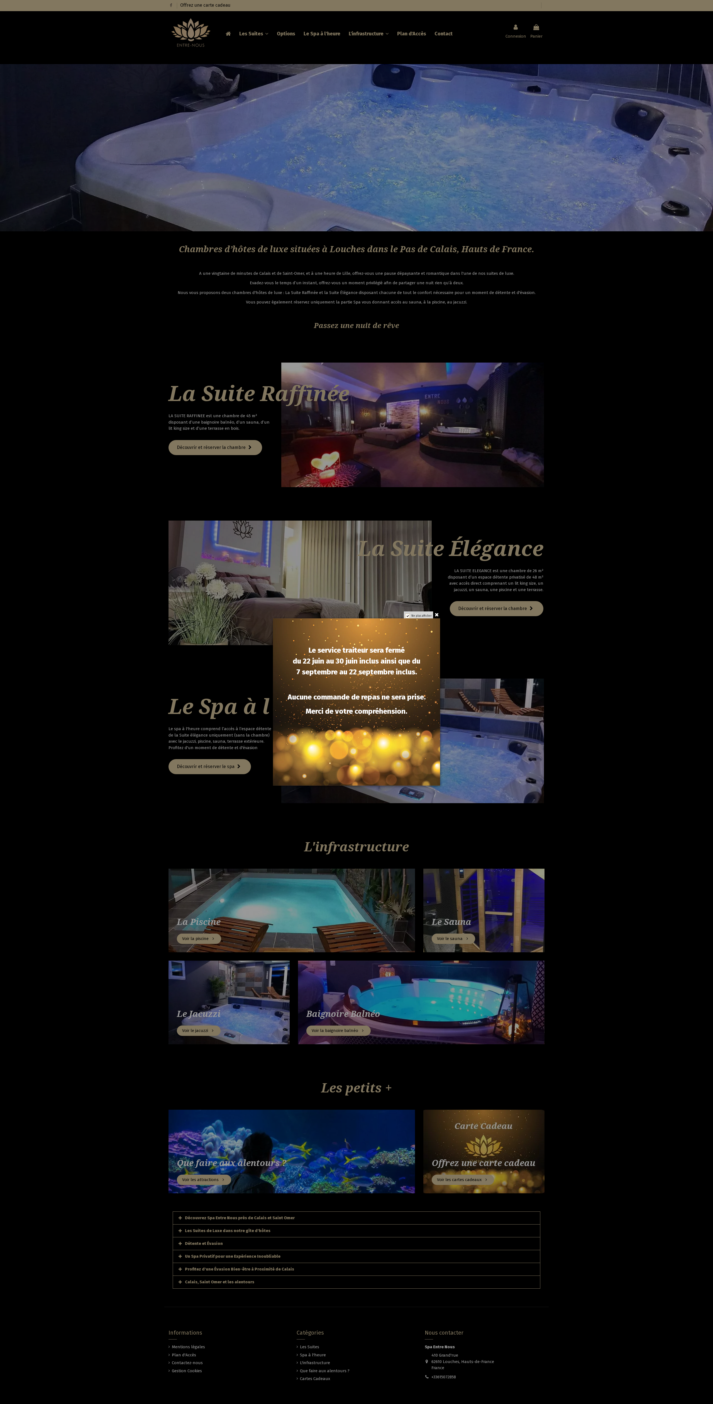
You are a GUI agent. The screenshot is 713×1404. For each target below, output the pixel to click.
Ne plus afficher (421, 616)
